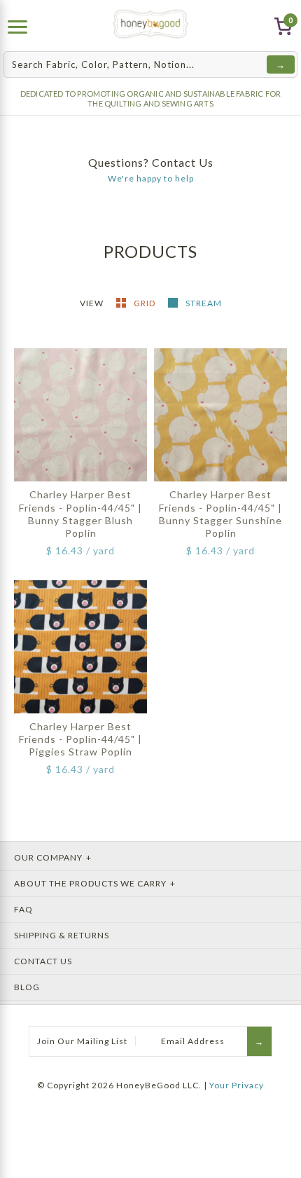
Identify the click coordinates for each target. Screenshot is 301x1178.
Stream (204, 303)
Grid (146, 303)
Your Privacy (236, 1085)
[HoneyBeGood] (151, 24)
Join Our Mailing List (82, 1041)
